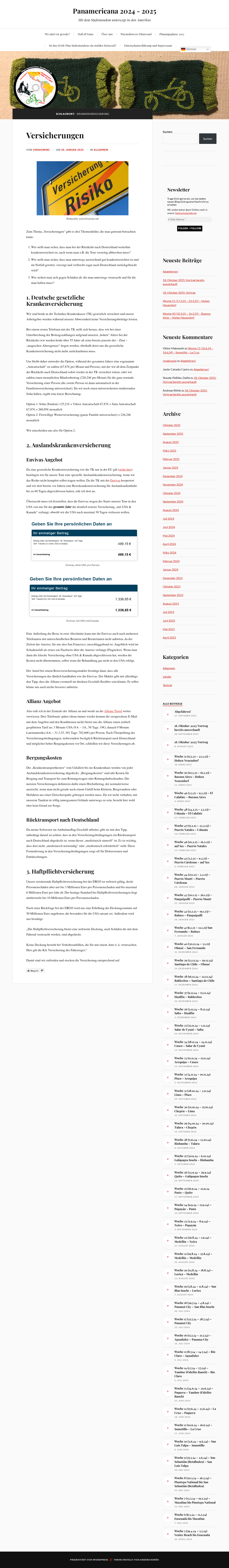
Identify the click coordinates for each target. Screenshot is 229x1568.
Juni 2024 (169, 527)
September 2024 (173, 501)
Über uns (107, 34)
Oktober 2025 (171, 425)
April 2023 (169, 637)
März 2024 (169, 552)
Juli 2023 (168, 612)
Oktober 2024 (171, 493)
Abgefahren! (170, 271)
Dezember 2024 (172, 476)
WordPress (100, 1559)
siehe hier (125, 469)
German (190, 49)
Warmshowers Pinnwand (136, 34)
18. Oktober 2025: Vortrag (179, 292)
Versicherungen (55, 135)
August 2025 (171, 442)
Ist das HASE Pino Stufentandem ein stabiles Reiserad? (82, 45)
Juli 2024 (168, 518)
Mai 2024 (169, 535)
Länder (167, 676)
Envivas (115, 480)
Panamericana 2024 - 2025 (114, 10)
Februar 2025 (171, 459)
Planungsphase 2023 (171, 34)
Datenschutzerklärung (186, 213)
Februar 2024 (171, 561)
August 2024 (171, 510)
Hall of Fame (86, 34)
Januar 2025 (170, 467)
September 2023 (173, 595)
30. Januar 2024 (72, 149)
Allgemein (101, 149)
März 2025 (169, 450)
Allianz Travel (113, 711)
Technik (167, 685)
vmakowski (41, 149)
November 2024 (173, 484)
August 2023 (171, 603)
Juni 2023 (169, 620)
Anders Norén (149, 1559)
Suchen (167, 131)
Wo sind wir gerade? (57, 34)
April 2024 (169, 544)
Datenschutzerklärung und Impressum (148, 45)
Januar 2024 (170, 569)
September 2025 (173, 433)
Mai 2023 (169, 629)
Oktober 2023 (171, 586)
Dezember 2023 (172, 578)
